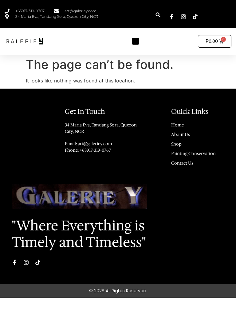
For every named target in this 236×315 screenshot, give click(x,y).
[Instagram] (183, 16)
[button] (158, 14)
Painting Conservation (193, 153)
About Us (180, 134)
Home (177, 125)
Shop (176, 144)
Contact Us (182, 163)
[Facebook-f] (172, 16)
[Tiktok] (195, 16)
